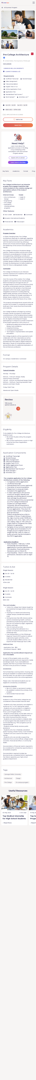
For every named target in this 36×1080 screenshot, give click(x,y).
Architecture (8, 778)
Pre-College (8, 782)
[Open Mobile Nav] (34, 3)
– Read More (7, 823)
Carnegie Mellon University (13, 68)
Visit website (7, 64)
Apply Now (18, 125)
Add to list (19, 119)
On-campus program (22, 782)
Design (18, 778)
